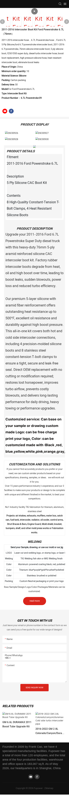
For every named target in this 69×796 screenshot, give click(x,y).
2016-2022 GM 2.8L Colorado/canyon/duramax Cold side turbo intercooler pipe (50, 731)
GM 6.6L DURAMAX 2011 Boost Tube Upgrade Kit (16, 724)
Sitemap (49, 788)
